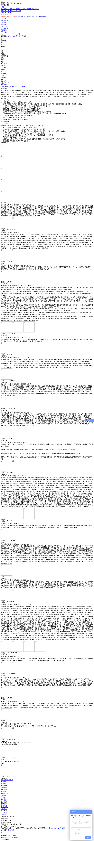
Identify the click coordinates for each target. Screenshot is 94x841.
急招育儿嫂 (20, 16)
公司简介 (4, 809)
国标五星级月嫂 (23, 9)
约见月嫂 (4, 780)
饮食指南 (4, 799)
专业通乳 (4, 801)
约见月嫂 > (4, 85)
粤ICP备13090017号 (54, 828)
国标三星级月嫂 (6, 11)
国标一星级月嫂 (6, 13)
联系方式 (4, 805)
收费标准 (4, 26)
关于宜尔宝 (4, 28)
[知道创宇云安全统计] (63, 828)
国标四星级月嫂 (34, 9)
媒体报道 (4, 22)
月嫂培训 (13, 16)
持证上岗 (4, 787)
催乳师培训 (43, 16)
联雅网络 (11, 830)
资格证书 (16, 86)
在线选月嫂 (4, 20)
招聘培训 (4, 783)
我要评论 (10, 780)
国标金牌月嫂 (14, 9)
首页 (9, 36)
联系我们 (4, 30)
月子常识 (4, 32)
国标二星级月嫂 (16, 11)
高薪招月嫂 (35, 16)
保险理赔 (4, 791)
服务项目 (10, 86)
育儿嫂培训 (27, 16)
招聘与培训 (4, 14)
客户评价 (22, 86)
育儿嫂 (3, 797)
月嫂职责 (4, 24)
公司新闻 (4, 812)
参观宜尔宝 (4, 807)
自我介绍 (4, 86)
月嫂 (2, 7)
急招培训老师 (5, 16)
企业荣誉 (4, 789)
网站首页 (4, 18)
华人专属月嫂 (5, 9)
